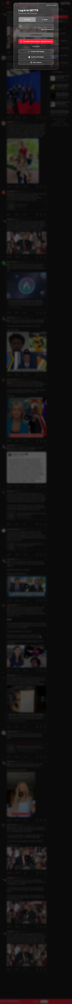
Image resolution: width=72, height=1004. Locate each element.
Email (28, 19)
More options (37, 62)
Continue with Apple (37, 57)
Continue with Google (37, 51)
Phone (46, 19)
